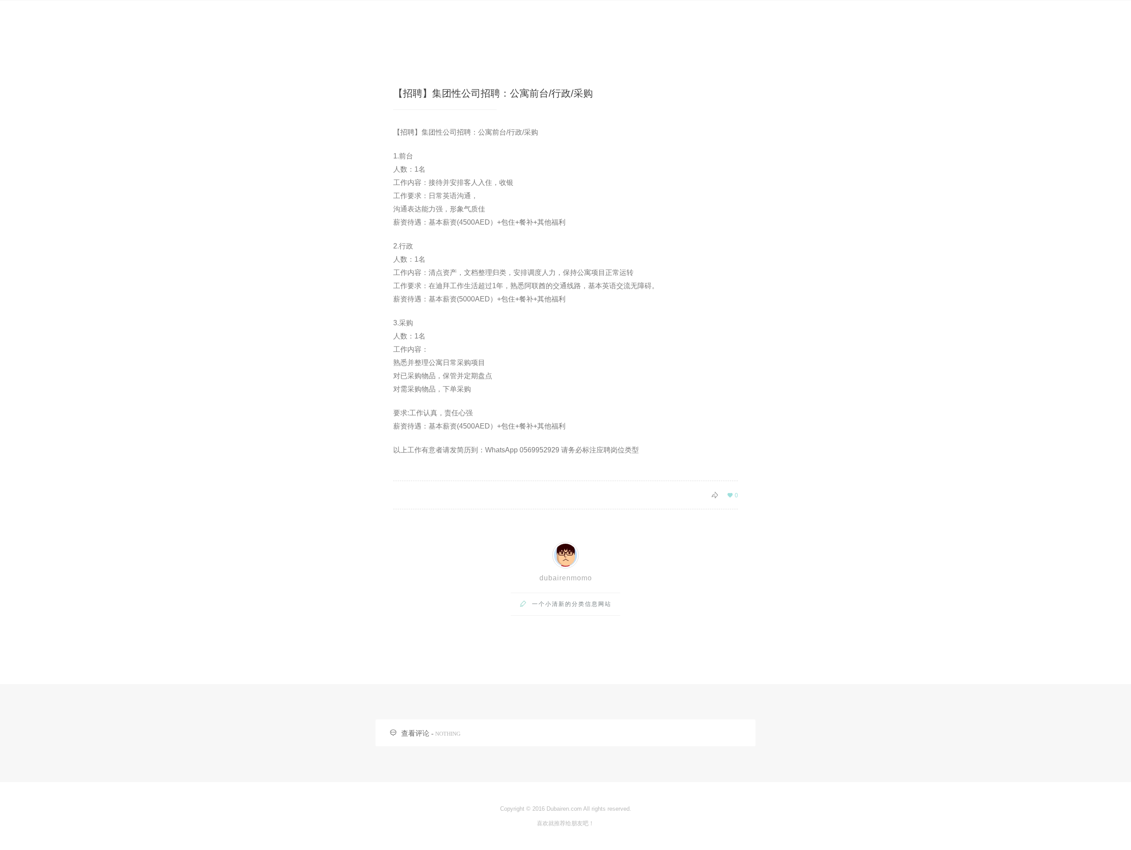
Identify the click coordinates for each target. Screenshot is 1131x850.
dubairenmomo (565, 578)
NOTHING (447, 733)
